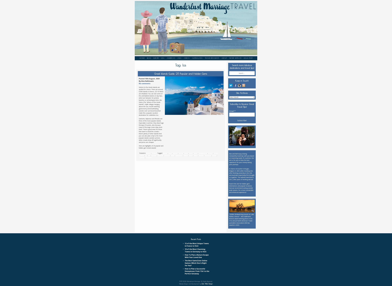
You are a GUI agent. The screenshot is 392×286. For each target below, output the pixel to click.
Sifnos (214, 155)
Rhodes (201, 155)
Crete (191, 153)
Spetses (142, 157)
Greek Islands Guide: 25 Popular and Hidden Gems (180, 73)
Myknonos (179, 155)
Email (232, 111)
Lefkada (167, 155)
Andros (175, 153)
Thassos (149, 157)
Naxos (186, 155)
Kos (149, 155)
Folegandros (203, 153)
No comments (144, 83)
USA (162, 58)
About (224, 58)
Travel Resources (212, 58)
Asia (179, 58)
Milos (173, 155)
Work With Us (235, 58)
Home (142, 58)
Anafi (170, 153)
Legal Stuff (248, 58)
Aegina (165, 153)
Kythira (154, 155)
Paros (191, 155)
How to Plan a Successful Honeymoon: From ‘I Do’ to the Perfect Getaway (197, 271)
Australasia (197, 58)
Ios (146, 155)
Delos (196, 153)
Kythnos (160, 155)
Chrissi (181, 153)
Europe (156, 58)
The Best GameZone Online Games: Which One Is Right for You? (196, 263)
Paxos (196, 155)
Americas (171, 58)
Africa (187, 58)
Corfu (186, 153)
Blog (149, 58)
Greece (154, 153)
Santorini (208, 155)
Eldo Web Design (207, 284)
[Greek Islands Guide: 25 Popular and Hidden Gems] (194, 95)
